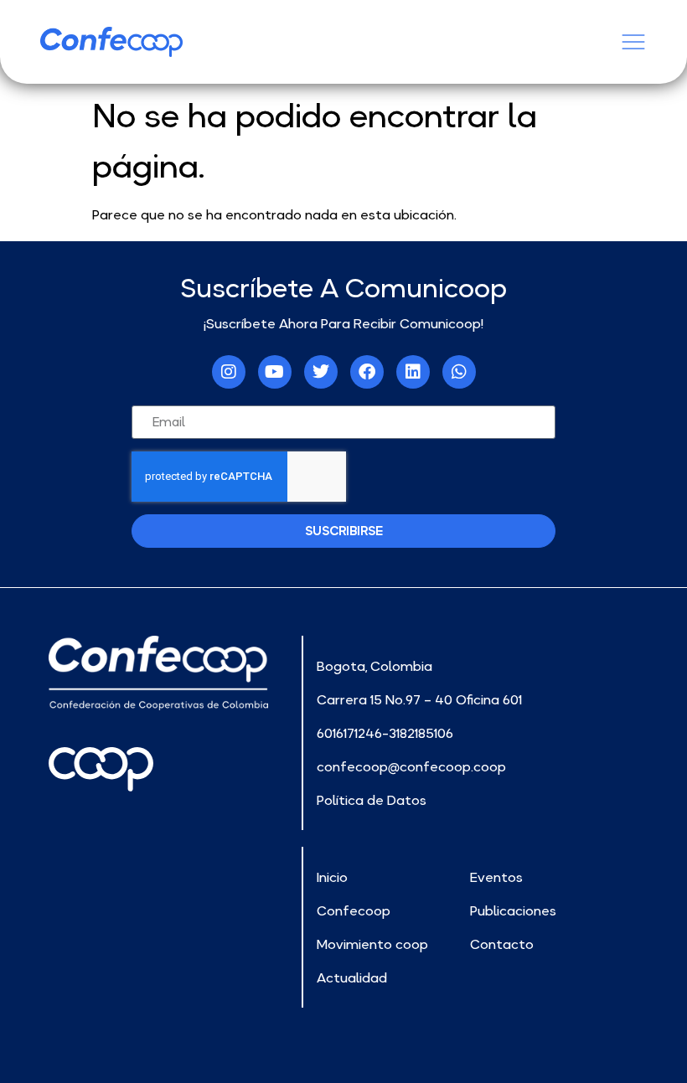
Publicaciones (513, 910)
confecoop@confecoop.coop (411, 766)
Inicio (332, 877)
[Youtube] (275, 372)
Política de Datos (371, 800)
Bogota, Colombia (374, 666)
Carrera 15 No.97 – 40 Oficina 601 (419, 699)
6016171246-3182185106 (385, 733)
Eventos (496, 877)
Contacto (502, 944)
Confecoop (353, 910)
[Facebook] (367, 372)
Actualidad (352, 977)
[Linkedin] (413, 372)
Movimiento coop (372, 944)
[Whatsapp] (459, 372)
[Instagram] (228, 372)
